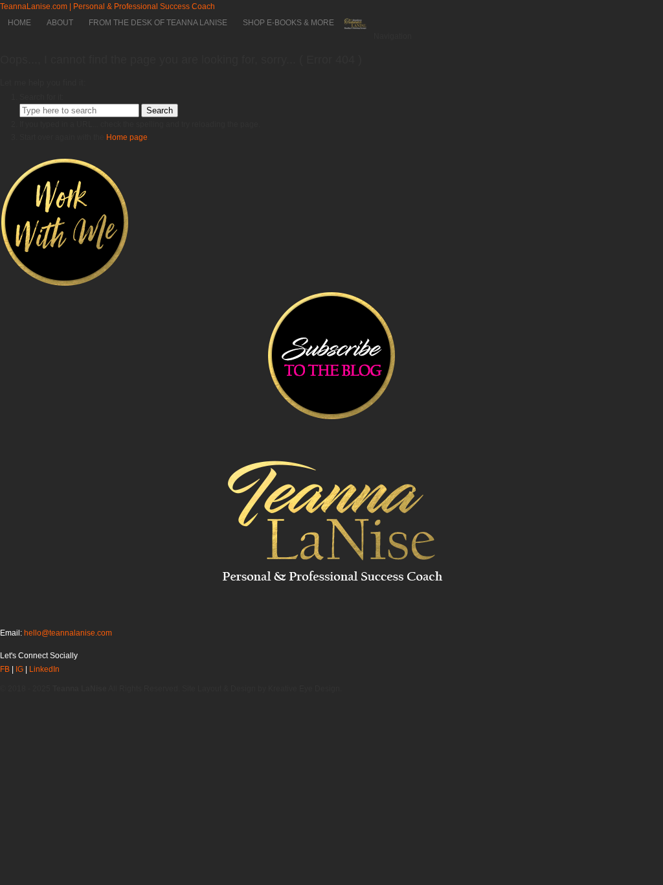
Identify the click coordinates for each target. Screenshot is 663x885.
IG (19, 669)
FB (5, 669)
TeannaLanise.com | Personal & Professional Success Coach (107, 6)
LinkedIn (44, 669)
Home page (127, 137)
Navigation (393, 36)
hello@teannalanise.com (68, 633)
